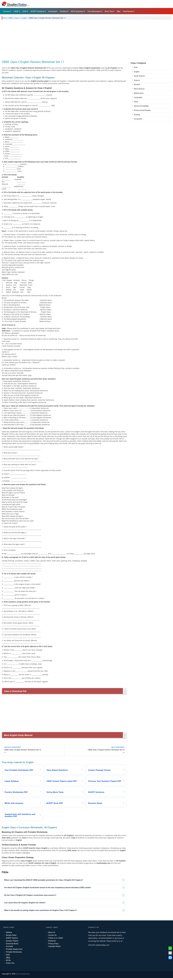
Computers (138, 119)
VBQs (8, 957)
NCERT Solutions (37, 11)
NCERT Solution (12, 938)
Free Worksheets (94, 11)
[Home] (15, 4)
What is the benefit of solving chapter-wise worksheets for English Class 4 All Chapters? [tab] (40, 910)
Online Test (10, 963)
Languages (138, 97)
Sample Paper (11, 935)
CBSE (16, 11)
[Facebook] (170, 957)
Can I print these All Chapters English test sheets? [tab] (25, 903)
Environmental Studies (142, 110)
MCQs (8, 960)
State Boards (128, 11)
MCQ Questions (77, 11)
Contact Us (52, 935)
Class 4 (17, 18)
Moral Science (139, 89)
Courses (6, 11)
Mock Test (109, 11)
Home (5, 18)
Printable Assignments (14, 949)
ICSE (24, 11)
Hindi (136, 101)
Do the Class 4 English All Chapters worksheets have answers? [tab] (30, 895)
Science (137, 80)
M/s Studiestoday (23, 974)
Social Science (139, 76)
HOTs (8, 954)
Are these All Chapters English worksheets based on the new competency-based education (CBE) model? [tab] (47, 887)
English (24, 18)
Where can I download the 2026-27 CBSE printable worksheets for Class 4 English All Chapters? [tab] (43, 880)
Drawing (137, 114)
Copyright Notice (54, 946)
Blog (118, 11)
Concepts (9, 946)
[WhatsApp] (170, 948)
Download (52, 11)
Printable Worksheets (14, 952)
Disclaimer (52, 941)
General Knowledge (141, 106)
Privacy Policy (53, 943)
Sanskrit (137, 84)
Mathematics (138, 93)
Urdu (136, 67)
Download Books (12, 943)
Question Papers (12, 941)
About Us (51, 932)
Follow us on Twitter (55, 938)
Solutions (63, 11)
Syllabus (9, 932)
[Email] (170, 953)
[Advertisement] (72, 39)
